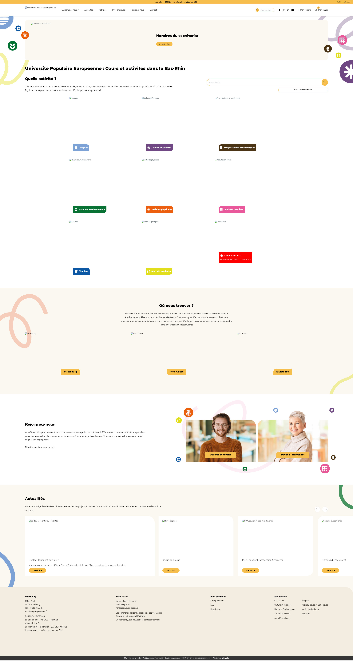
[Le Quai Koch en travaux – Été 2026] (90, 537)
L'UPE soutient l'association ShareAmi (262, 560)
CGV (125, 658)
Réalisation (217, 658)
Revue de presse (171, 560)
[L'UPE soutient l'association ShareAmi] (275, 537)
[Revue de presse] (196, 537)
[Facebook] (279, 10)
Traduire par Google (343, 2)
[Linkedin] (288, 10)
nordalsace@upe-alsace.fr (127, 608)
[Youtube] (292, 10)
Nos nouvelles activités (303, 90)
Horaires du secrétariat (334, 560)
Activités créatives (282, 614)
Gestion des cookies (172, 658)
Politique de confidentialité (153, 658)
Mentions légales (135, 658)
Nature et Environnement (285, 609)
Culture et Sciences (283, 605)
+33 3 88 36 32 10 (35, 608)
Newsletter (215, 609)
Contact (153, 10)
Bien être (306, 614)
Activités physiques (310, 609)
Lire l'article (37, 570)
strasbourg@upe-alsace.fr (36, 611)
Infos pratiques (118, 10)
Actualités (88, 10)
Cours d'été (279, 600)
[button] (317, 509)
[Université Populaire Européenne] (40, 10)
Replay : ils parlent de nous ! (44, 560)
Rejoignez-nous (137, 10)
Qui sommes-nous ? (70, 10)
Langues (306, 600)
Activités (102, 10)
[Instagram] (284, 10)
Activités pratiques (282, 618)
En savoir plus (164, 44)
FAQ (212, 605)
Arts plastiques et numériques (315, 605)
